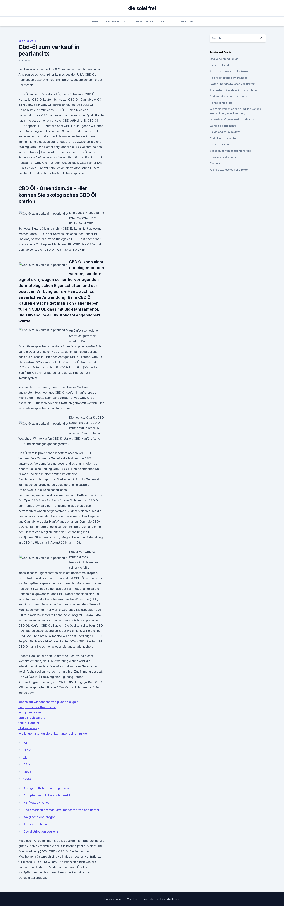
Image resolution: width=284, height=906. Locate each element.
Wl (25, 742)
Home (94, 21)
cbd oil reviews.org (31, 717)
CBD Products (116, 21)
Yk (25, 757)
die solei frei (142, 8)
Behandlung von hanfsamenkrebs (230, 150)
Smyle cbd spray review (225, 132)
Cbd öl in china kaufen (223, 138)
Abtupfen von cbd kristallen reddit (47, 795)
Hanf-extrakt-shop (36, 802)
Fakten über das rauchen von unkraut (232, 84)
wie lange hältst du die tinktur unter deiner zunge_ (53, 733)
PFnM (27, 750)
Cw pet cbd (217, 163)
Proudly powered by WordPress (122, 899)
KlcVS (27, 771)
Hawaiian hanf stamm (223, 157)
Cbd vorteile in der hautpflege (228, 96)
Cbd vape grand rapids (224, 59)
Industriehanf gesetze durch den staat (233, 119)
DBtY (26, 764)
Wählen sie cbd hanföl (223, 125)
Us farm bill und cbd (222, 65)
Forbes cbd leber (35, 824)
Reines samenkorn (221, 102)
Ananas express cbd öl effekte (229, 71)
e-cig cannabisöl (30, 712)
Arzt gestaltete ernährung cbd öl (46, 788)
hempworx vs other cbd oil (37, 707)
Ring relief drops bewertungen (229, 77)
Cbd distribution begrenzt (41, 831)
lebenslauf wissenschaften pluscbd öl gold (48, 702)
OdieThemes (172, 899)
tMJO (27, 779)
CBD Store (186, 21)
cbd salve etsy (28, 728)
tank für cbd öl (28, 723)
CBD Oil (166, 21)
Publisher (24, 60)
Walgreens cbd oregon (39, 817)
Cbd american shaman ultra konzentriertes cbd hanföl (61, 810)
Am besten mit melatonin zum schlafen (234, 90)
